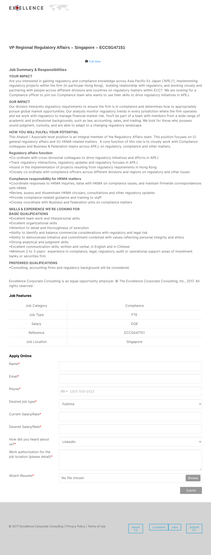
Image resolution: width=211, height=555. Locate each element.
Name (14, 364)
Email (14, 376)
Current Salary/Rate (25, 414)
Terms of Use (97, 526)
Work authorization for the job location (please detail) (31, 454)
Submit (191, 490)
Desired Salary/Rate (25, 427)
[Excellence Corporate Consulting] (39, 7)
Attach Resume (21, 476)
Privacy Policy (76, 526)
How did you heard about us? (29, 441)
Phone (14, 389)
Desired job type (23, 401)
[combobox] (64, 391)
